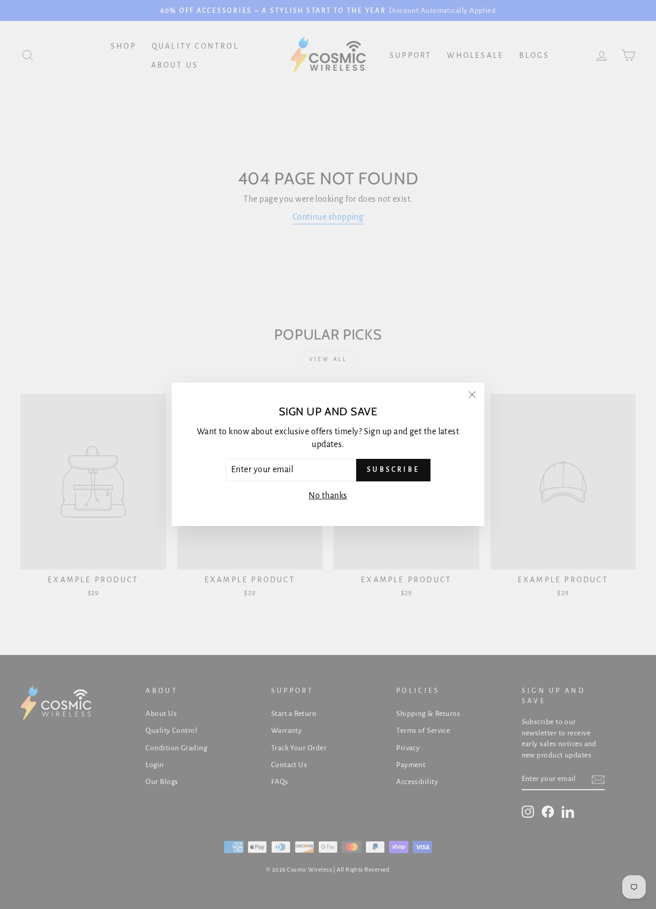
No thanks (328, 495)
